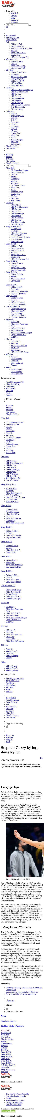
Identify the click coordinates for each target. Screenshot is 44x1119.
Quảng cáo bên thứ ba (14, 1103)
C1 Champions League (20, 170)
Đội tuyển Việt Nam (18, 72)
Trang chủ (10, 735)
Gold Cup (14, 337)
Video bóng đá (16, 369)
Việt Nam (9, 70)
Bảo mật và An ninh (13, 1105)
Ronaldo (9, 395)
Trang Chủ (5, 1030)
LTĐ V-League (17, 103)
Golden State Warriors (12, 1026)
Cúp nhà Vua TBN (18, 68)
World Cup (15, 135)
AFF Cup (14, 142)
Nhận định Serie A (18, 279)
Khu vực (9, 339)
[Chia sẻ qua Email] (7, 1009)
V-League (14, 74)
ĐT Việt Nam (16, 229)
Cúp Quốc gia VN (18, 79)
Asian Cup (15, 348)
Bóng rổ (14, 356)
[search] (30, 25)
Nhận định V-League (19, 77)
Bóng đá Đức (11, 285)
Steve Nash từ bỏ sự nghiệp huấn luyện (21, 994)
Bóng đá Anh (11, 244)
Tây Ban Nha (11, 59)
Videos (3, 1041)
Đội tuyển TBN (17, 61)
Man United (10, 388)
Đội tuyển (10, 320)
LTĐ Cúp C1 (16, 205)
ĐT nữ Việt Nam (17, 235)
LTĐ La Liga (16, 94)
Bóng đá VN (6, 1052)
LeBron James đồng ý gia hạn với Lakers (22, 992)
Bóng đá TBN (11, 261)
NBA (8, 742)
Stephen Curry (8, 1021)
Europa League (17, 313)
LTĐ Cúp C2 (16, 220)
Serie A (13, 120)
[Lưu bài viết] (7, 726)
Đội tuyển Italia (17, 274)
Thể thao (9, 354)
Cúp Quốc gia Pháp (18, 304)
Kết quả (9, 157)
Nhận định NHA (17, 250)
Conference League (18, 317)
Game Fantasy (11, 40)
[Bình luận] (7, 729)
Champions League (18, 309)
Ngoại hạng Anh (12, 38)
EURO (13, 137)
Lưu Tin (11, 1001)
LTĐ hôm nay (6, 1043)
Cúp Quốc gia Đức (18, 293)
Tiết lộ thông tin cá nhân (15, 1100)
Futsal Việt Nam (17, 85)
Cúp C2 (14, 129)
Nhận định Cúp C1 (18, 311)
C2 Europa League (18, 185)
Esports (13, 365)
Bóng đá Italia (11, 272)
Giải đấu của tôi (17, 109)
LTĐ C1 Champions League (22, 90)
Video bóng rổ (16, 359)
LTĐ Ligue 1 (16, 100)
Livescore (9, 87)
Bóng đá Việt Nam (13, 226)
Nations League (17, 140)
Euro (13, 326)
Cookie (8, 1098)
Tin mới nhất (11, 35)
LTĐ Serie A (16, 96)
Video (8, 367)
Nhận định (10, 111)
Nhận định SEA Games (20, 352)
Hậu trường (10, 148)
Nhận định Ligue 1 (18, 302)
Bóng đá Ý (5, 1059)
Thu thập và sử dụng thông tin (17, 1094)
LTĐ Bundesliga (17, 98)
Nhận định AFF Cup (19, 346)
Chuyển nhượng (12, 146)
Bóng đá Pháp (11, 296)
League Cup (15, 55)
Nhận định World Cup (19, 324)
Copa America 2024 (18, 335)
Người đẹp (10, 386)
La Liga (14, 64)
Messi (8, 393)
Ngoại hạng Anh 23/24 (15, 382)
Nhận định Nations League (21, 333)
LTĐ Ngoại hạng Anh (19, 92)
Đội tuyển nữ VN (17, 81)
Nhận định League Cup (20, 57)
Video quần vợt (17, 363)
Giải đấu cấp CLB (13, 306)
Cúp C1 (14, 113)
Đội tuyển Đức (16, 287)
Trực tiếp (9, 159)
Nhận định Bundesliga (19, 291)
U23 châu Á (15, 341)
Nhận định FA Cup (18, 53)
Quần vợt (14, 361)
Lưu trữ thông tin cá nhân (16, 1096)
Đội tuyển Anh (16, 44)
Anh (7, 42)
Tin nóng (9, 154)
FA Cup (14, 51)
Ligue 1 (14, 124)
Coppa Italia (15, 281)
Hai (41, 758)
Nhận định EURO (18, 328)
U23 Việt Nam (16, 83)
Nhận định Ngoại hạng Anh (21, 48)
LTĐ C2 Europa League (20, 105)
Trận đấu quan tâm (18, 107)
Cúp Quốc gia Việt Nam (20, 237)
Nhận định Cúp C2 (18, 315)
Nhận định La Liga (18, 66)
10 (7, 27)
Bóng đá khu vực (7, 1069)
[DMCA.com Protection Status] (8, 1112)
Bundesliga (15, 122)
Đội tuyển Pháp (17, 298)
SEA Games (15, 144)
